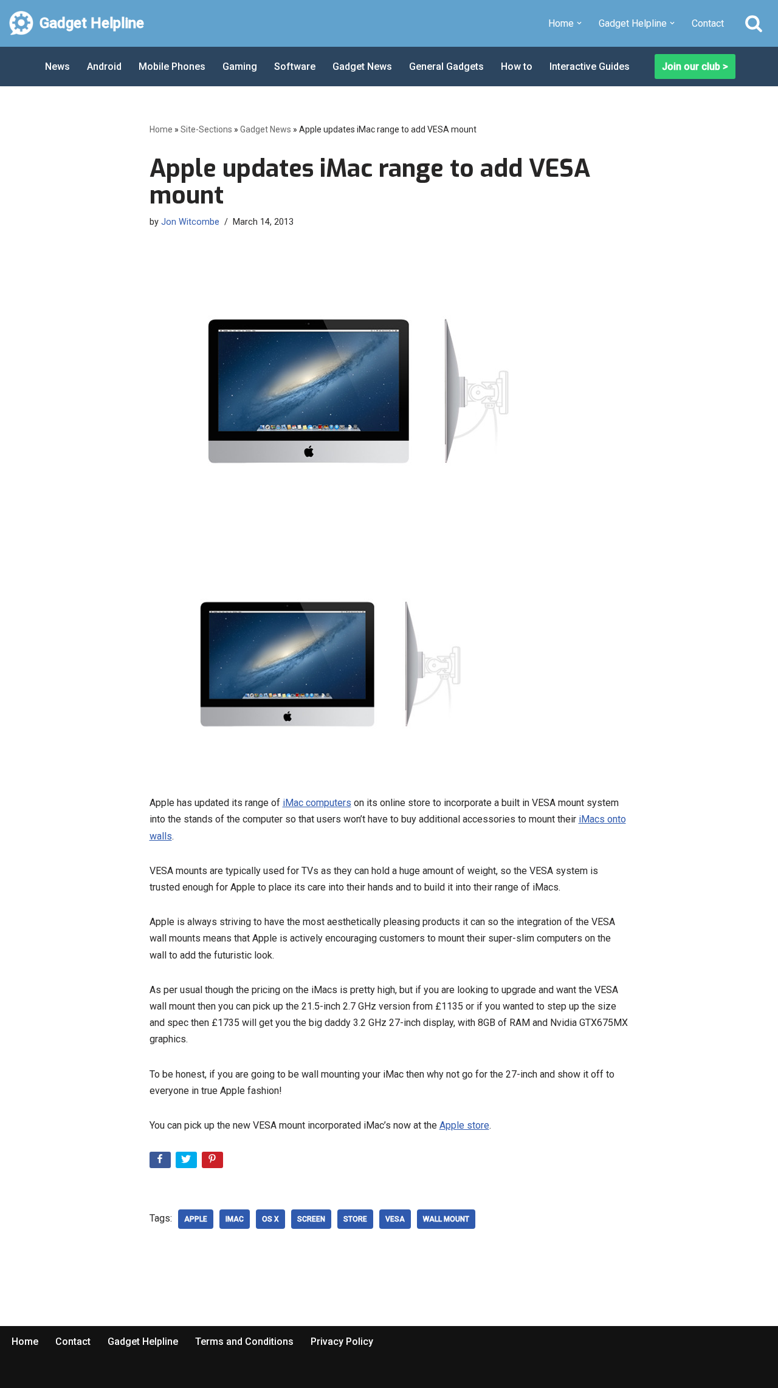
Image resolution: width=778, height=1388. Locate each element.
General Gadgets (446, 66)
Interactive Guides (589, 66)
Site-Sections (206, 129)
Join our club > (695, 66)
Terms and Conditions (244, 1341)
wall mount (446, 1219)
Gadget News (362, 66)
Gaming (239, 66)
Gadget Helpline (143, 1341)
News (57, 66)
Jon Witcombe (190, 222)
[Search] (754, 23)
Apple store (464, 1125)
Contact (708, 23)
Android (104, 66)
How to (516, 66)
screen (311, 1219)
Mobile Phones (172, 66)
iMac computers (317, 803)
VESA (395, 1219)
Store (355, 1219)
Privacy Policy (342, 1341)
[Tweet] (187, 1162)
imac (234, 1219)
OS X (270, 1219)
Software (294, 66)
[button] (579, 23)
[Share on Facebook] (161, 1162)
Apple (195, 1219)
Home (161, 129)
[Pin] (213, 1162)
